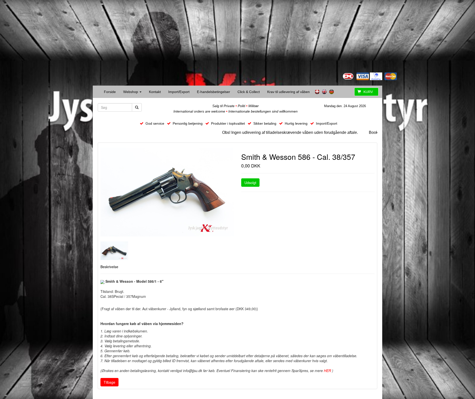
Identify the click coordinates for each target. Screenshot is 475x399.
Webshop (131, 92)
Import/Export (179, 92)
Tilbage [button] (109, 382)
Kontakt (155, 92)
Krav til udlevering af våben (288, 92)
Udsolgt (250, 182)
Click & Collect (249, 92)
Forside (110, 92)
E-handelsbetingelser (213, 92)
